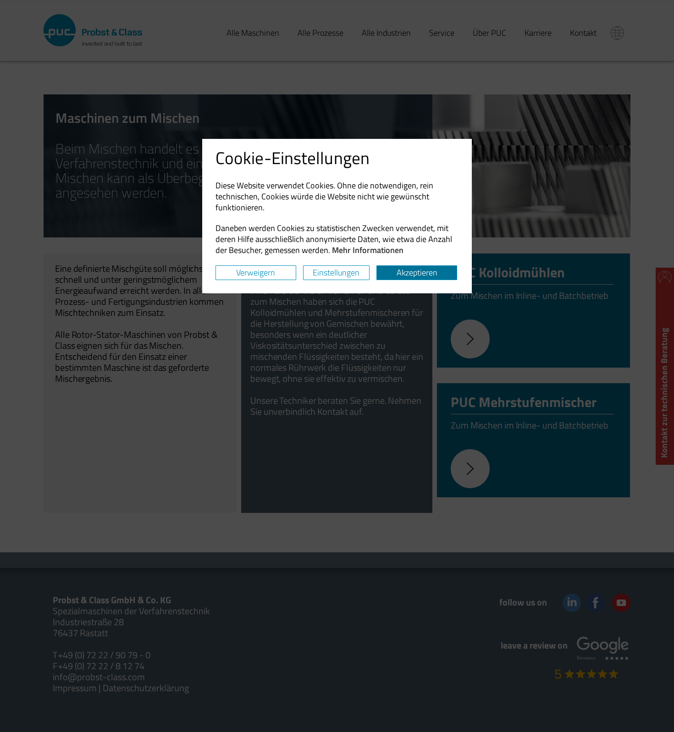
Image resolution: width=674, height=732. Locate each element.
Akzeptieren (417, 272)
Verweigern (255, 272)
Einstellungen (336, 272)
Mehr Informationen (367, 250)
